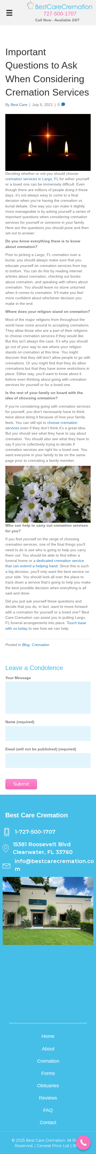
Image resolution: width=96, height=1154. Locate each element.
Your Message (18, 678)
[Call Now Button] (83, 1142)
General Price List (53, 1145)
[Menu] (9, 12)
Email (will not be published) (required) (40, 749)
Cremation (40, 645)
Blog (26, 645)
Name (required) (19, 722)
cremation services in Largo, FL (31, 179)
